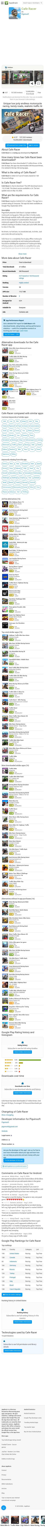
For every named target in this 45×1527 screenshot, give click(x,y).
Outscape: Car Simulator (16, 623)
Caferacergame (30, 440)
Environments (6, 487)
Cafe (4, 421)
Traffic (14, 445)
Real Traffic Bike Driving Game (18, 667)
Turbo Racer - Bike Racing (17, 700)
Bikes (20, 473)
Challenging (36, 473)
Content (24, 435)
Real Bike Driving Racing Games (19, 974)
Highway (18, 468)
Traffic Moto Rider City (16, 881)
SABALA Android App (8, 1459)
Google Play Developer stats (33, 1418)
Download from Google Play (17, 145)
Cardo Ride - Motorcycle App (18, 542)
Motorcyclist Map (14, 591)
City (37, 468)
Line (18, 435)
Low (11, 421)
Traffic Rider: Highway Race (17, 982)
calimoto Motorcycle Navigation (19, 526)
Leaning (39, 440)
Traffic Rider (13, 756)
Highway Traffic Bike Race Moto (19, 635)
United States (14, 1253)
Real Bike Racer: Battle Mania (18, 910)
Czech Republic (15, 1289)
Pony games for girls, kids (17, 607)
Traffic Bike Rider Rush (16, 740)
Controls (32, 482)
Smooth (4, 473)
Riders (30, 431)
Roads (39, 445)
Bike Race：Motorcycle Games (19, 865)
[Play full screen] (38, 83)
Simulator (25, 464)
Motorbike (13, 473)
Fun (24, 431)
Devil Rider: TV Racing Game (18, 550)
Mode (4, 482)
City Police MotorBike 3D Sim (18, 365)
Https (21, 440)
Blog (3, 1493)
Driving (4, 468)
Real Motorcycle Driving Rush (18, 510)
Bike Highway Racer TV (33, 389)
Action (25, 487)
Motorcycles (17, 487)
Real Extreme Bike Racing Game (19, 857)
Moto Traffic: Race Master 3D (18, 716)
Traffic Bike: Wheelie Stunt (17, 990)
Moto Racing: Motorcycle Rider (18, 373)
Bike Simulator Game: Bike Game (19, 918)
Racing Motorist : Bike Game (18, 381)
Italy (11, 1281)
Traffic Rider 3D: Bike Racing (18, 356)
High (25, 468)
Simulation (5, 440)
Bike (19, 449)
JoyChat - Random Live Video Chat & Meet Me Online (11, 1453)
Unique (24, 421)
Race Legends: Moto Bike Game (19, 1015)
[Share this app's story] (32, 83)
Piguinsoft (12, 426)
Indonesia (13, 1261)
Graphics (23, 478)
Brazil (11, 1285)
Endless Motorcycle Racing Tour (19, 998)
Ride (33, 445)
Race (25, 449)
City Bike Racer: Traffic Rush (18, 849)
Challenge (15, 478)
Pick (11, 431)
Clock (4, 431)
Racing (26, 445)
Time (38, 487)
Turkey (12, 1273)
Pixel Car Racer (14, 575)
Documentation (6, 1479)
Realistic (12, 449)
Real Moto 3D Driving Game (17, 889)
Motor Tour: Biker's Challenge (18, 873)
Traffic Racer (13, 708)
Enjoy (11, 468)
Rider (32, 464)
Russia (12, 1269)
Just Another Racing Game (17, 558)
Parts (31, 435)
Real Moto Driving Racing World (19, 732)
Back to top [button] (40, 1509)
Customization (34, 426)
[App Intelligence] (3, 1507)
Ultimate (25, 482)
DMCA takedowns (7, 1484)
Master (11, 482)
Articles (4, 1488)
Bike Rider (12, 401)
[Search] (41, 3)
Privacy (4, 1475)
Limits (17, 431)
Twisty (4, 426)
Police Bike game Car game (17, 942)
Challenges (5, 478)
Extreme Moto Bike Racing (17, 1023)
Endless (4, 449)
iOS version (34, 145)
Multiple (36, 478)
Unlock (12, 492)
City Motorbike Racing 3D (17, 651)
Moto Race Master (15, 841)
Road (31, 468)
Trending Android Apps (31, 1422)
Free (32, 449)
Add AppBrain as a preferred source (15, 1166)
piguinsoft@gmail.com (10, 1127)
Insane (26, 426)
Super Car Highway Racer (17, 615)
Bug (36, 421)
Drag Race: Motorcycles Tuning (19, 1007)
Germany (13, 1265)
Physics (4, 492)
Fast (29, 478)
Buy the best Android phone (32, 1432)
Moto (11, 464)
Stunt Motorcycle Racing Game (19, 966)
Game (38, 449)
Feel (18, 492)
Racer (20, 445)
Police (32, 487)
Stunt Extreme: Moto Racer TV (18, 518)
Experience (5, 454)
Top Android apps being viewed (11, 1440)
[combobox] (31, 2)
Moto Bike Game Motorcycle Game (20, 348)
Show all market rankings (12, 1294)
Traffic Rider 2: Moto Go (16, 692)
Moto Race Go (13, 389)
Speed (39, 464)
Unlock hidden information (22, 1052)
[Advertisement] (22, 42)
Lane (30, 421)
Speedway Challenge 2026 (17, 599)
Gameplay (28, 473)
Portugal (12, 1277)
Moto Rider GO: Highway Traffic (19, 825)
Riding (14, 454)
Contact (4, 1470)
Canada (12, 1257)
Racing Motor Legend (15, 566)
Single (4, 435)
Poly (17, 421)
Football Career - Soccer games (9, 1446)
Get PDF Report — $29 (12, 334)
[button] (22, 1135)
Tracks (18, 482)
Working (14, 440)
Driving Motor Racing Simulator (19, 785)
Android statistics (29, 1413)
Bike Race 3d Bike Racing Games (19, 643)
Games (4, 464)
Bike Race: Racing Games (17, 724)
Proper (20, 426)
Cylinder (11, 435)
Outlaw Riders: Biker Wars (17, 534)
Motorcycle (6, 445)
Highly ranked (24, 283)
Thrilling (25, 492)
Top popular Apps (29, 1427)
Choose (36, 431)
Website (5, 1131)
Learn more (24, 331)
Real (17, 464)
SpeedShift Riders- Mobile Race (19, 659)
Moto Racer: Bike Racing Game (19, 817)
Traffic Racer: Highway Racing (18, 583)
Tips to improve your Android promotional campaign (11, 1499)
